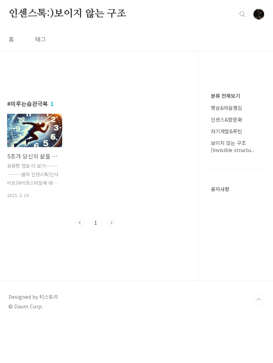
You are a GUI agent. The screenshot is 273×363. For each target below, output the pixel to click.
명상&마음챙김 (226, 107)
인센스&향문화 (226, 119)
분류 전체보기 (225, 95)
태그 (40, 39)
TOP (258, 299)
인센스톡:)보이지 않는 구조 (67, 14)
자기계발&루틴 (226, 131)
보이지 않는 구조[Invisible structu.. (232, 146)
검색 (242, 14)
